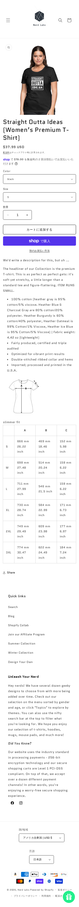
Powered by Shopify (42, 889)
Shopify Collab (18, 625)
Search (13, 607)
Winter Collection (20, 653)
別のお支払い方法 (39, 250)
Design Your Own (20, 662)
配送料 (6, 152)
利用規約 (46, 895)
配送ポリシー (62, 895)
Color (6, 171)
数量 (6, 207)
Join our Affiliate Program (26, 634)
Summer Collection (21, 643)
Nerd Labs (23, 889)
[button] (8, 20)
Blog (11, 616)
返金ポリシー (65, 889)
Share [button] (11, 572)
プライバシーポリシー (25, 895)
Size (5, 189)
